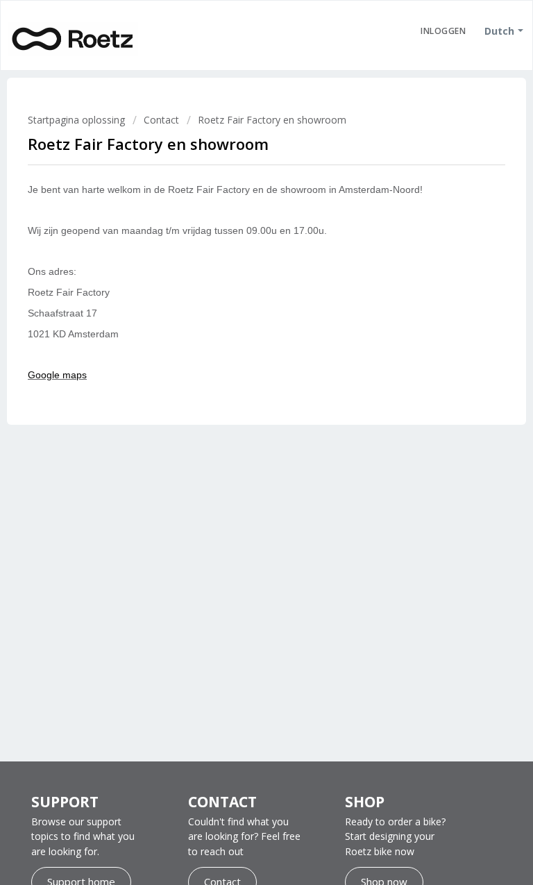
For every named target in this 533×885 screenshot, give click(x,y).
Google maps (57, 374)
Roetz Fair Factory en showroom (272, 119)
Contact (161, 119)
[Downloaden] (241, 436)
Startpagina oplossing (78, 119)
